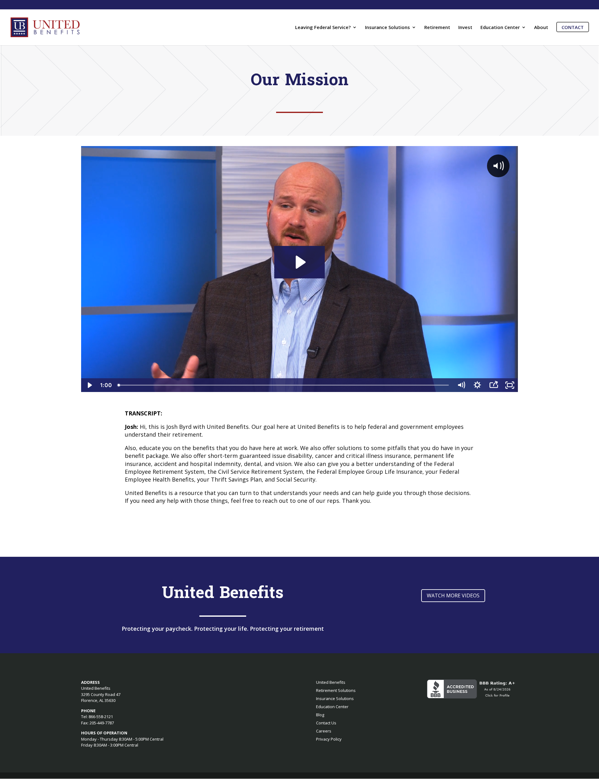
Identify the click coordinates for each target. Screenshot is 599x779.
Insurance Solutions (387, 27)
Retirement (437, 27)
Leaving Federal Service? (323, 27)
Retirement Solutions (336, 690)
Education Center (500, 27)
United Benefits (330, 682)
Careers (323, 731)
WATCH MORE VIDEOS (453, 595)
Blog (320, 715)
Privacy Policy (329, 739)
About (541, 27)
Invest (465, 27)
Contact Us (326, 723)
